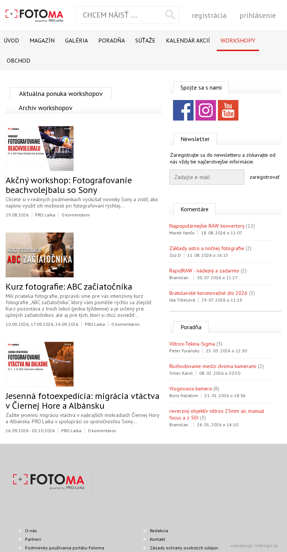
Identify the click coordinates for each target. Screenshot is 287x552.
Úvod (11, 40)
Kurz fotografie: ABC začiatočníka (69, 286)
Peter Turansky (184, 350)
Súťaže (145, 40)
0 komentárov (76, 215)
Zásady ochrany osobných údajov (184, 548)
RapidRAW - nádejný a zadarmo (204, 270)
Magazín (42, 40)
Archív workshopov (45, 107)
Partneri (33, 539)
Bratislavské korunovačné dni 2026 (208, 293)
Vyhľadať (170, 14)
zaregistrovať (265, 177)
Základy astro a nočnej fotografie (206, 248)
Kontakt (157, 539)
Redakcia (159, 530)
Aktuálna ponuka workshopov (61, 93)
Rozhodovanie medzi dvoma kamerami (212, 366)
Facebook (183, 110)
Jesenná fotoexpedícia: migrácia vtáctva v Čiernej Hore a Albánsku (83, 400)
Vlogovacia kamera (190, 388)
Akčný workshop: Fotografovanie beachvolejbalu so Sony (69, 185)
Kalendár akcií (188, 40)
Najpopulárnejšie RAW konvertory (206, 225)
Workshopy (237, 40)
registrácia (209, 15)
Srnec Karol (181, 373)
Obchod (18, 60)
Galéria (76, 40)
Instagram (205, 110)
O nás (31, 530)
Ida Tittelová (182, 300)
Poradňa (111, 40)
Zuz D (175, 255)
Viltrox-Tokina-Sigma (192, 343)
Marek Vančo (182, 233)
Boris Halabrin (183, 395)
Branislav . (180, 277)
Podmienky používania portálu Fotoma (64, 548)
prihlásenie (258, 15)
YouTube (228, 110)
